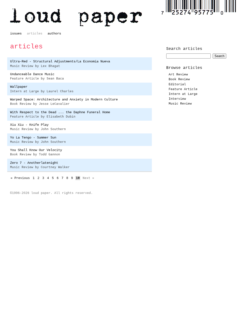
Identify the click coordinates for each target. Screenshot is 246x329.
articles (34, 33)
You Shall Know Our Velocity (36, 150)
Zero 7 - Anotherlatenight (34, 163)
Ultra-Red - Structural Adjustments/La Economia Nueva (60, 61)
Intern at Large (183, 94)
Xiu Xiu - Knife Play (29, 125)
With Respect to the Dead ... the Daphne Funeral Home (60, 112)
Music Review (180, 103)
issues (16, 33)
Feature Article (183, 89)
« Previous (20, 178)
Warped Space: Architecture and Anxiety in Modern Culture (64, 99)
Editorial (177, 84)
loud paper (76, 17)
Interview (177, 99)
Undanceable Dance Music (32, 74)
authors (54, 33)
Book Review (179, 79)
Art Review (178, 74)
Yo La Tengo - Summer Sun (33, 137)
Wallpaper (18, 87)
